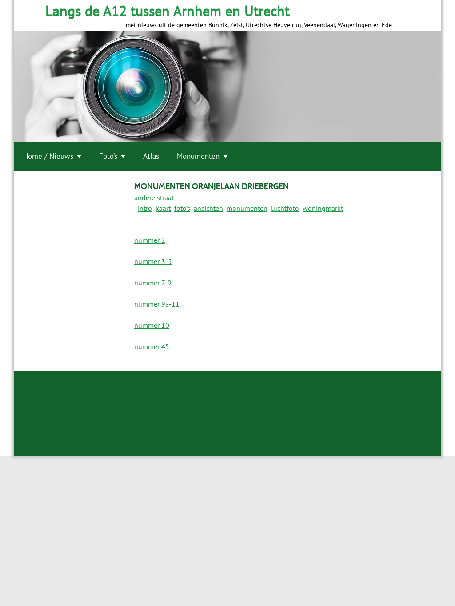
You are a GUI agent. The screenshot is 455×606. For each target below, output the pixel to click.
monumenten (247, 208)
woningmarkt (323, 208)
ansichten (208, 208)
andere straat (154, 197)
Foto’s (108, 156)
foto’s (182, 208)
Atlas (151, 156)
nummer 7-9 (153, 282)
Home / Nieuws (48, 156)
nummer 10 (151, 325)
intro (145, 208)
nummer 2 (149, 240)
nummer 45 (151, 346)
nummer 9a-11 (157, 303)
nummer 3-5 (153, 261)
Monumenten (198, 156)
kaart (163, 208)
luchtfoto (285, 208)
